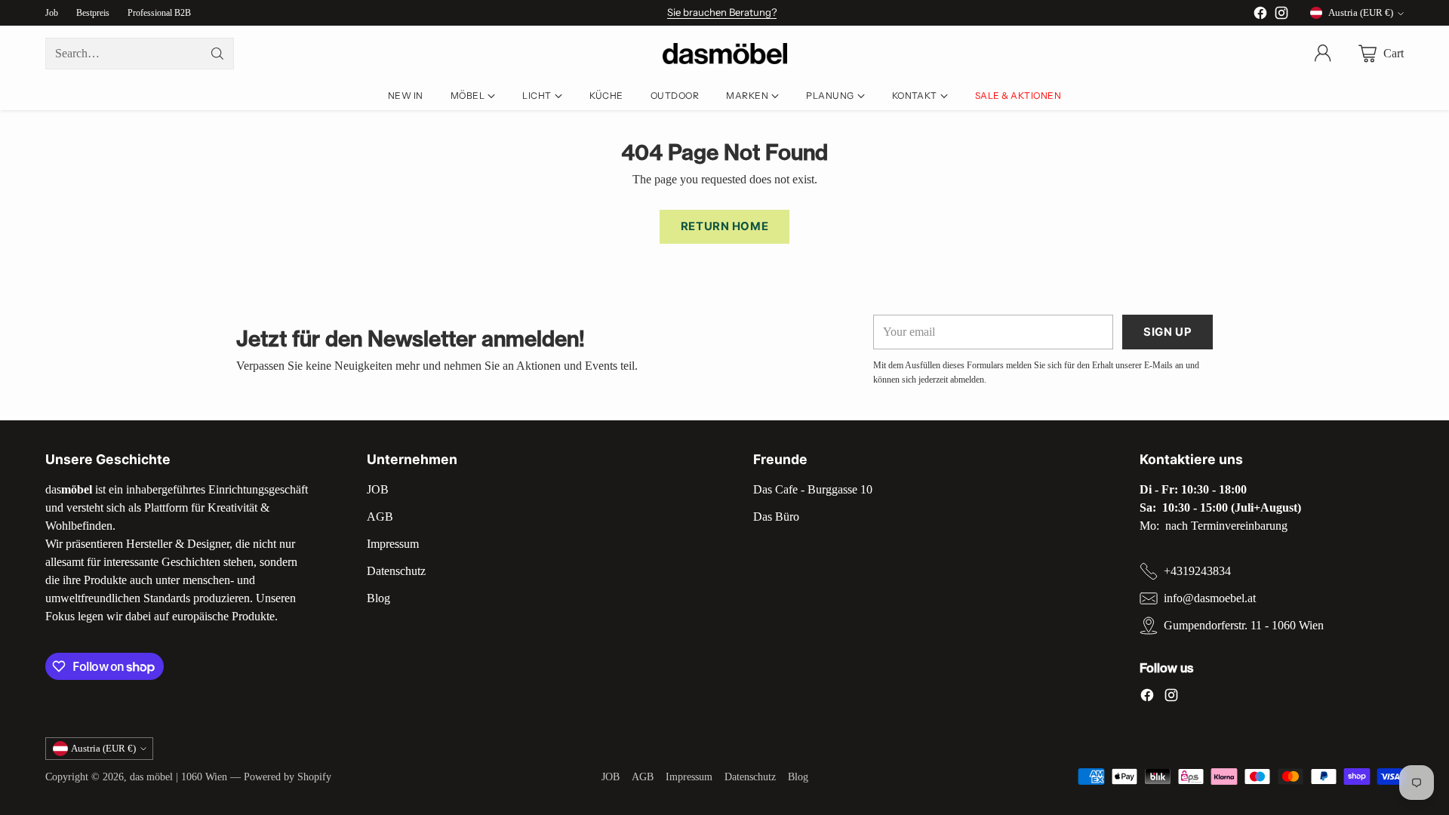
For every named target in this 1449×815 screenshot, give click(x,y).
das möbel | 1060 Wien (178, 776)
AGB (380, 516)
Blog (378, 598)
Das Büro (776, 516)
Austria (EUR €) (1360, 12)
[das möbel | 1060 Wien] (725, 54)
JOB (378, 489)
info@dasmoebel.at (1210, 598)
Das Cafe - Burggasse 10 (812, 489)
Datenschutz (396, 570)
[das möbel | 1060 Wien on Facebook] (1260, 15)
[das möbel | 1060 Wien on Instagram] (1281, 15)
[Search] (217, 53)
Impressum (393, 543)
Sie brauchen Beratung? (722, 12)
